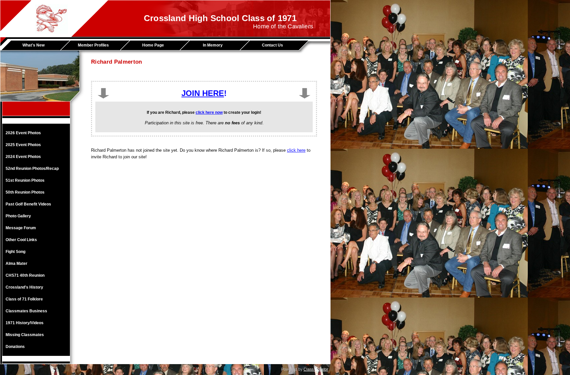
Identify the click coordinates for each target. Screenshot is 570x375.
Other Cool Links (21, 239)
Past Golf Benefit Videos (28, 204)
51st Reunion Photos (25, 180)
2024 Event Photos (23, 156)
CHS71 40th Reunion (25, 275)
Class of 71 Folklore (24, 299)
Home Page (153, 45)
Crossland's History (24, 287)
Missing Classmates (25, 334)
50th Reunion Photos (25, 192)
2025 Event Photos (23, 144)
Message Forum (21, 228)
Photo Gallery (18, 216)
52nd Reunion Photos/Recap (32, 168)
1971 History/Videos (25, 323)
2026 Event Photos (23, 133)
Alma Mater (16, 263)
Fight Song (15, 251)
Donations (15, 346)
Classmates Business (26, 311)
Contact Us (272, 45)
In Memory (213, 45)
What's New (33, 45)
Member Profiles (93, 45)
